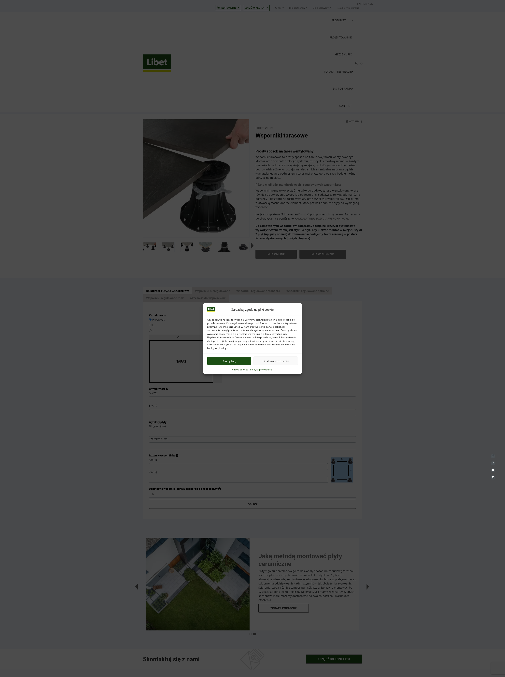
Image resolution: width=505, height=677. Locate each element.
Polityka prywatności (261, 369)
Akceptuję (229, 361)
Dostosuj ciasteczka (276, 361)
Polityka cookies (239, 369)
